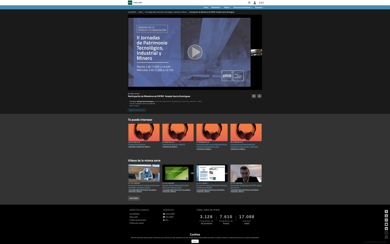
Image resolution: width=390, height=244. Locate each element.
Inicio (206, 7)
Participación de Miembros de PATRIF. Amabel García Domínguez (211, 12)
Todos (140, 12)
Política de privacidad (137, 220)
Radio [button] (226, 7)
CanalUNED (132, 12)
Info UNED (169, 216)
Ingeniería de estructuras (137, 110)
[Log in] (255, 3)
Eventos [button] (258, 7)
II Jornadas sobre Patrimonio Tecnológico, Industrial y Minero (166, 12)
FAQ (166, 220)
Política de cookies (136, 223)
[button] (261, 136)
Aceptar (195, 241)
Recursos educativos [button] (242, 7)
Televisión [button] (215, 7)
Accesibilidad (134, 213)
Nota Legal (133, 216)
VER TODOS (134, 198)
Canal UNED (170, 213)
